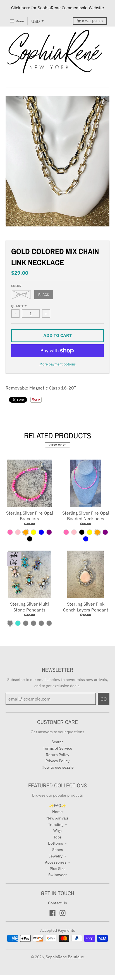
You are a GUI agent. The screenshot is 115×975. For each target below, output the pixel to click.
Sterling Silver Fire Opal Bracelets (29, 516)
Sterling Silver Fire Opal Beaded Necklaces (85, 516)
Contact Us (57, 902)
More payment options (57, 364)
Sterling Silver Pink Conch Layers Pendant (85, 607)
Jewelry (56, 856)
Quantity (19, 306)
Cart (92, 21)
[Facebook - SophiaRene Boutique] (52, 913)
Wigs (57, 830)
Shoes (57, 849)
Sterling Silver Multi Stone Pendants (29, 607)
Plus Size (58, 868)
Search (58, 741)
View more (57, 445)
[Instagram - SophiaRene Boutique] (62, 913)
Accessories (55, 862)
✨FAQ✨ (57, 805)
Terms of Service (57, 748)
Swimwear (57, 874)
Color (16, 286)
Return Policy (57, 754)
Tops (57, 837)
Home (57, 811)
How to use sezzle (58, 767)
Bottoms (55, 843)
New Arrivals (57, 818)
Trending (55, 824)
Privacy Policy (57, 760)
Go (103, 699)
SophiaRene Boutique (65, 956)
